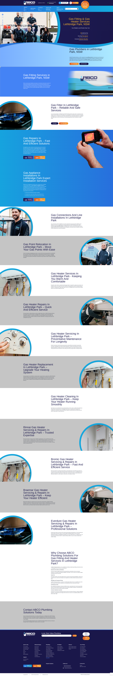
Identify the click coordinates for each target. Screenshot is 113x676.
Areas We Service (25, 659)
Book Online (86, 634)
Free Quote (86, 638)
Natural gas (81, 655)
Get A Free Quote (84, 63)
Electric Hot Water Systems (72, 646)
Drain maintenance (37, 656)
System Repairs (59, 649)
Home (24, 650)
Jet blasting (36, 655)
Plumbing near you (48, 646)
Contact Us (24, 660)
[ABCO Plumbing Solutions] (85, 674)
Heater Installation (59, 646)
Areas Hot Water (25, 646)
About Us (24, 651)
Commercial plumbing (49, 650)
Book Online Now (74, 63)
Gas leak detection (83, 649)
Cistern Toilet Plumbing (49, 655)
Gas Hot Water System (83, 650)
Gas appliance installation (83, 654)
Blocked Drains (37, 646)
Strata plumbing (48, 649)
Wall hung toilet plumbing (49, 656)
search (74, 635)
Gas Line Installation (83, 651)
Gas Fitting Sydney (82, 646)
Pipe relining (36, 651)
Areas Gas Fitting (25, 649)
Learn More (55, 123)
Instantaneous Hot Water (60, 650)
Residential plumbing (49, 651)
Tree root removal (37, 650)
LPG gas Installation (83, 656)
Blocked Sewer (37, 649)
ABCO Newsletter (25, 654)
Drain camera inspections (38, 654)
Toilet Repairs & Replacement (50, 654)
